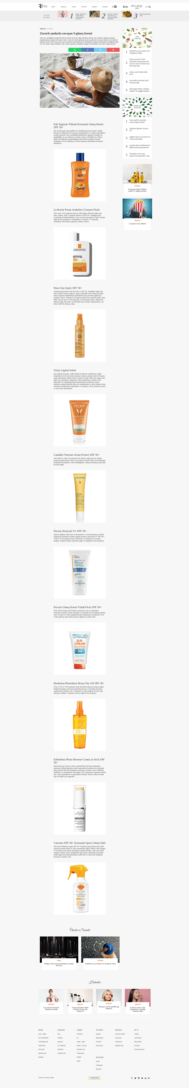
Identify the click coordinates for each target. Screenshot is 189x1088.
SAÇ (59, 1034)
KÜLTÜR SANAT (120, 1034)
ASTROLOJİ (99, 1045)
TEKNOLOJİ (80, 1053)
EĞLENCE (94, 7)
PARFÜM (60, 1049)
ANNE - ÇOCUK (82, 1045)
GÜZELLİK (63, 7)
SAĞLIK (98, 1034)
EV (77, 1038)
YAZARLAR (105, 7)
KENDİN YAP (42, 1053)
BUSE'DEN (100, 1057)
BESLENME (99, 1038)
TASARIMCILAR (43, 1042)
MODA (53, 7)
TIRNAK (60, 1038)
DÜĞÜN (40, 1057)
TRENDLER (41, 1045)
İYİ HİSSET (84, 7)
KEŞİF (78, 1061)
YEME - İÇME (81, 1042)
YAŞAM (74, 7)
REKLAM (98, 1069)
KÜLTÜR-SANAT (139, 1049)
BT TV (136, 1030)
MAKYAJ (60, 1042)
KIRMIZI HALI (119, 1045)
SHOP (98, 1061)
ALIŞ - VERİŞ (42, 1034)
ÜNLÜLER (41, 1049)
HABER (79, 1057)
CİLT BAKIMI (50, 29)
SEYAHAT (80, 1034)
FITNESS (98, 1042)
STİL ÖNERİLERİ (43, 1038)
